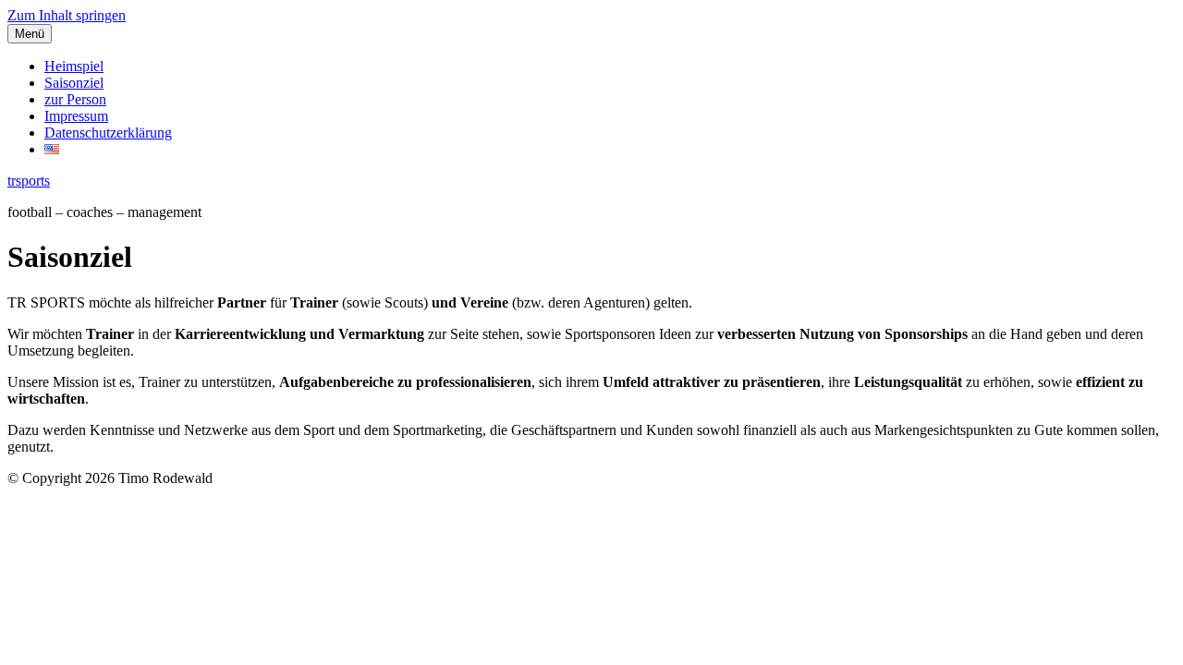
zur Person (75, 99)
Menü (29, 34)
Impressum (76, 116)
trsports (28, 180)
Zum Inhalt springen (66, 15)
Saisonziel (74, 83)
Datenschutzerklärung (108, 132)
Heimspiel (74, 66)
